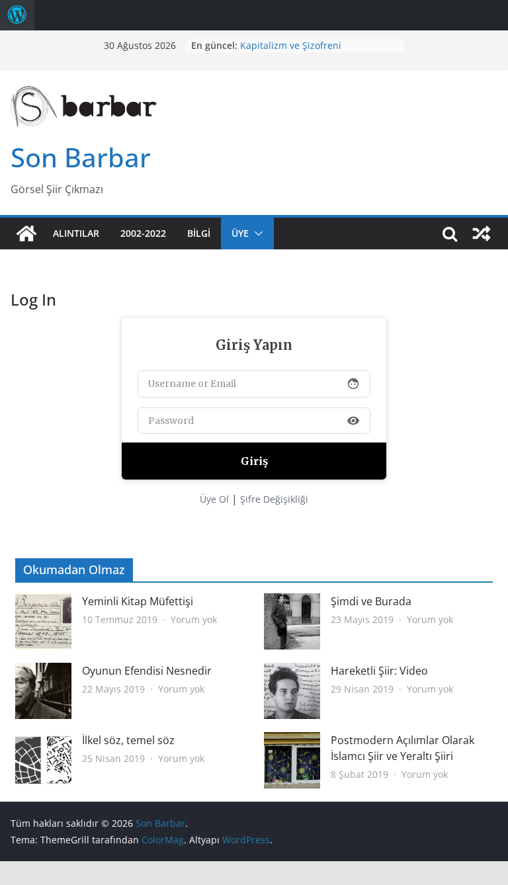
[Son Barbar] (26, 233)
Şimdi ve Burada (371, 601)
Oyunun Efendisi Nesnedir (147, 670)
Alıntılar (76, 233)
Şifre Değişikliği (274, 499)
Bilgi (198, 233)
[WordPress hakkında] (17, 15)
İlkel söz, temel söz (128, 740)
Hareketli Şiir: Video (379, 670)
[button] (256, 233)
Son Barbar (81, 157)
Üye (240, 233)
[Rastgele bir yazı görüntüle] (481, 233)
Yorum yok (194, 619)
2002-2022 (143, 233)
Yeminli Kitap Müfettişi (137, 601)
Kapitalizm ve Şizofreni (290, 45)
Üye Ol (214, 499)
